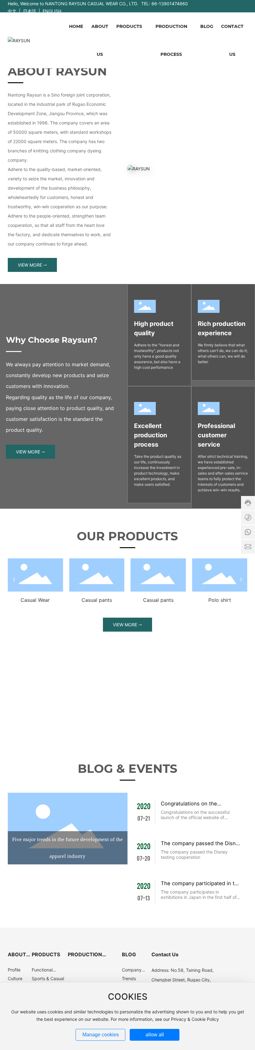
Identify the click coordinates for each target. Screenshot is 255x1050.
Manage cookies (100, 1034)
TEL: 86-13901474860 (164, 3)
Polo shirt (219, 600)
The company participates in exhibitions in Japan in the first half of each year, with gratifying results (199, 897)
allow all (155, 1034)
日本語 (29, 11)
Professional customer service (216, 435)
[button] (14, 580)
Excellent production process (150, 435)
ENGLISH (52, 11)
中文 (12, 11)
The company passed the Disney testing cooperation (194, 854)
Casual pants (96, 600)
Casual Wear (35, 600)
